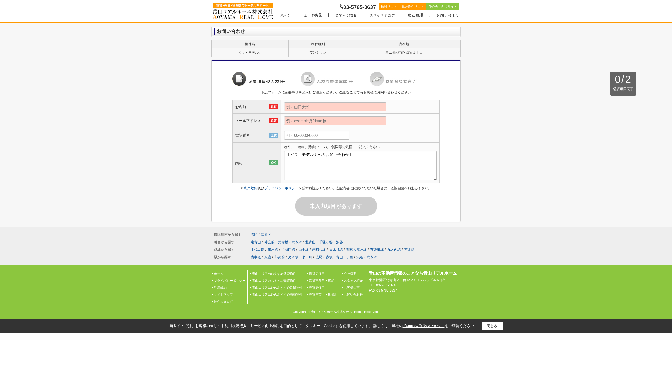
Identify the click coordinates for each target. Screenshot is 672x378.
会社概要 (350, 274)
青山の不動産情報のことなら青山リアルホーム (413, 273)
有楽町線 (377, 249)
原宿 (267, 257)
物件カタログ (223, 301)
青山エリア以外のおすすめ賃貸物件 (277, 288)
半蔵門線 (288, 249)
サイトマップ (223, 294)
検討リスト (389, 6)
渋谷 (339, 242)
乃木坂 (293, 257)
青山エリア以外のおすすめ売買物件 (277, 294)
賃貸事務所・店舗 (321, 280)
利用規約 (251, 188)
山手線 (303, 249)
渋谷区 (266, 235)
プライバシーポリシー (281, 188)
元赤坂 (283, 242)
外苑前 (280, 257)
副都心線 (319, 249)
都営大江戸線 (356, 249)
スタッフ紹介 (353, 280)
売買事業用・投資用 (323, 294)
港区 (254, 235)
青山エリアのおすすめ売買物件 (274, 280)
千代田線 (257, 249)
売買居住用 (317, 288)
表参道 (256, 257)
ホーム (218, 274)
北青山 (310, 242)
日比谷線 (336, 249)
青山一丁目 (344, 257)
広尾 (319, 257)
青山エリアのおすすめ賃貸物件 (274, 274)
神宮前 (269, 242)
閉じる (492, 326)
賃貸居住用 (317, 274)
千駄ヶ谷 (326, 242)
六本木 (297, 242)
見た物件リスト (413, 6)
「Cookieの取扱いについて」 (424, 326)
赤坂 (329, 257)
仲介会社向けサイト (443, 6)
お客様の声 (352, 288)
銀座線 (273, 249)
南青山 (256, 242)
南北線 (409, 249)
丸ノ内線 (394, 249)
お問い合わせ (353, 294)
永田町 (307, 257)
